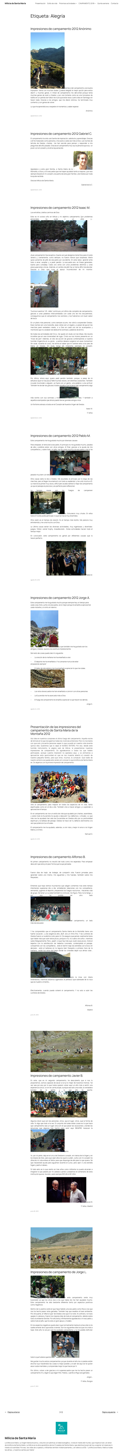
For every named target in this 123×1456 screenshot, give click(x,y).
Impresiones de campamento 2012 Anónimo (61, 29)
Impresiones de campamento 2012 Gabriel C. (61, 133)
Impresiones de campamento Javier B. (57, 1075)
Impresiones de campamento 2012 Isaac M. (60, 207)
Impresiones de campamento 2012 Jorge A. (60, 598)
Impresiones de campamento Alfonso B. (58, 857)
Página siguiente (110, 1412)
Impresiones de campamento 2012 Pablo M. (61, 435)
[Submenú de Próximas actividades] (76, 3)
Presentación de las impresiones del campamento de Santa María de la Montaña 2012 (56, 730)
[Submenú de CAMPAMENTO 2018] (95, 3)
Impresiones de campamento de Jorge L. (59, 1272)
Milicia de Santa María (15, 3)
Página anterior (12, 1412)
